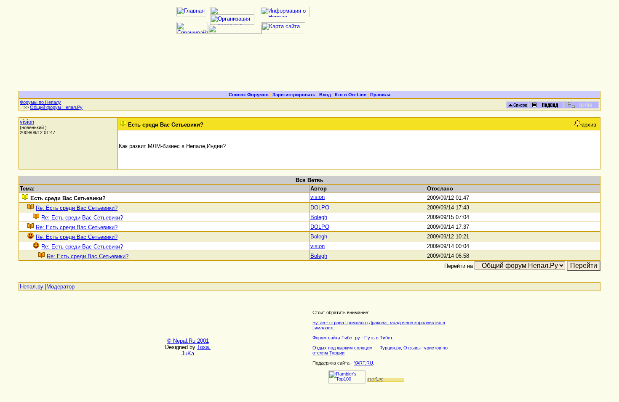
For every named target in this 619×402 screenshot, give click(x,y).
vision (27, 122)
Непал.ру (31, 286)
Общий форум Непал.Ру (56, 107)
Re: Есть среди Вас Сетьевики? (76, 208)
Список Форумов (249, 94)
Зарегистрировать (293, 94)
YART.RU (363, 362)
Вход (325, 94)
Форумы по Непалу (40, 102)
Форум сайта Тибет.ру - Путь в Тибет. (352, 337)
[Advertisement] (309, 66)
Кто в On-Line (350, 94)
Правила (380, 94)
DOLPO (319, 207)
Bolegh (318, 217)
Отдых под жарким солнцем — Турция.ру (356, 347)
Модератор (60, 286)
